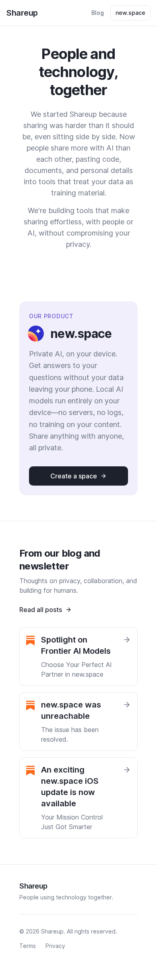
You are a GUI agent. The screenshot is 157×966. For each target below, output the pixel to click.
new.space (130, 12)
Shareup (22, 13)
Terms (27, 945)
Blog (97, 12)
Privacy (55, 945)
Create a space (73, 476)
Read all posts (40, 610)
